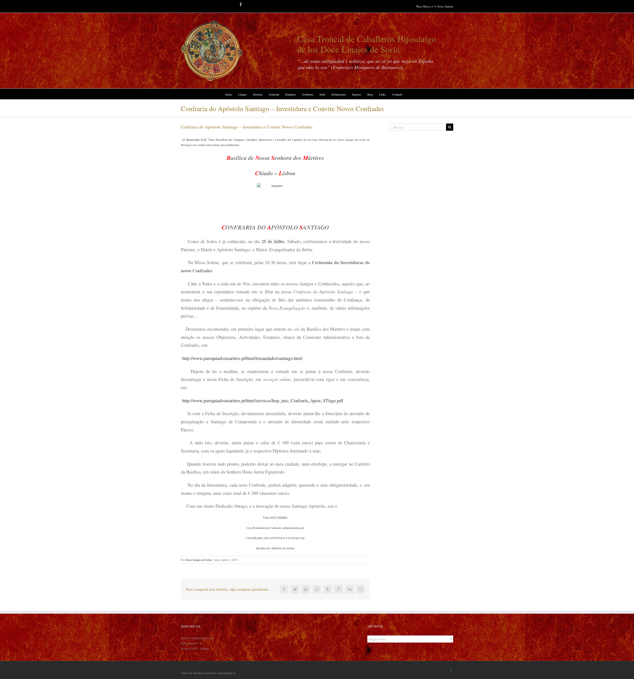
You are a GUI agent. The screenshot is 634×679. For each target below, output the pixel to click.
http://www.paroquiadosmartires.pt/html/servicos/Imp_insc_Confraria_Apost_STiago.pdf (262, 400)
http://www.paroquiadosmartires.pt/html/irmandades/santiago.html (242, 358)
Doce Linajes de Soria (198, 560)
